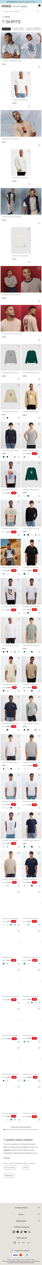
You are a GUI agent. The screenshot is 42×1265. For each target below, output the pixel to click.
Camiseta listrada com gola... (12, 217)
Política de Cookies (22, 1261)
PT (24, 1243)
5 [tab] (18, 73)
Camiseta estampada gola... (12, 373)
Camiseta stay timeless (31, 567)
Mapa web (31, 1262)
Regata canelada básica (31, 451)
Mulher (16, 6)
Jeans (26, 1167)
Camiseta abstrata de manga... (13, 490)
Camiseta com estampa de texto (13, 723)
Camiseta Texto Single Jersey (12, 1035)
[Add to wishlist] (39, 34)
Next (28, 84)
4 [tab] (16, 73)
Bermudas (9, 1175)
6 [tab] (29, 423)
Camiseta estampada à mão (11, 61)
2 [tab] (14, 73)
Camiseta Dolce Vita (30, 801)
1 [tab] (3, 34)
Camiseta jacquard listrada (11, 295)
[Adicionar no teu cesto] (39, 67)
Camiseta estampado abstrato (12, 528)
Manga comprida (33, 29)
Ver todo (6, 29)
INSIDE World (21, 1221)
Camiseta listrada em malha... (12, 879)
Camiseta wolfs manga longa (12, 334)
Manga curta (18, 29)
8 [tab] (11, 540)
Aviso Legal (23, 1262)
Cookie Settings (34, 1261)
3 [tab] (15, 73)
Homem (24, 6)
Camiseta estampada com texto (13, 801)
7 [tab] (30, 423)
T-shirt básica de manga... (11, 451)
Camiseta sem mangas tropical (13, 840)
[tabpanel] (21, 84)
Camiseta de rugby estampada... (23, 256)
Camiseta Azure (7, 957)
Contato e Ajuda (21, 1208)
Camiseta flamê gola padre (32, 645)
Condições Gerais (13, 1262)
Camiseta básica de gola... (11, 918)
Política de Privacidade (9, 1261)
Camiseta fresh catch (30, 1113)
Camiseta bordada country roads (24, 100)
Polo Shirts (10, 1167)
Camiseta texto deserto (10, 139)
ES (19, 1243)
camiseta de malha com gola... (12, 1074)
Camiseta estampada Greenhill (13, 412)
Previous (13, 84)
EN (28, 1243)
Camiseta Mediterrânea (10, 996)
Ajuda (21, 1214)
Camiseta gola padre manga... (23, 178)
